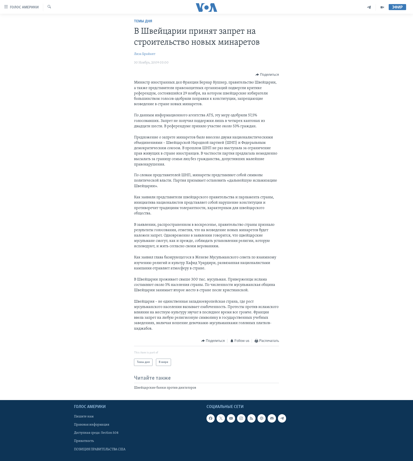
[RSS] (251, 418)
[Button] (267, 74)
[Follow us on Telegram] (282, 418)
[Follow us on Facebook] (210, 418)
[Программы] (382, 7)
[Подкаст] (261, 418)
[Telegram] (369, 7)
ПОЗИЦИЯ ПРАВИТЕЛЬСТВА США (99, 449)
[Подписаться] (272, 418)
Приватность (84, 441)
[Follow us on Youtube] (231, 418)
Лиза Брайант (144, 54)
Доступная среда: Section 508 (96, 433)
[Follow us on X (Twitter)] (221, 418)
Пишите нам (84, 416)
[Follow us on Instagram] (241, 418)
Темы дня (143, 21)
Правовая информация (91, 424)
